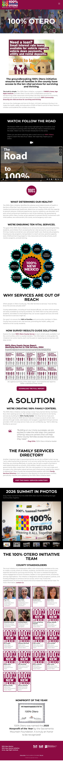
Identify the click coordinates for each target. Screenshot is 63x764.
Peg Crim (31, 441)
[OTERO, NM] (10, 7)
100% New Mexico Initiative (10, 748)
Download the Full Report (31, 389)
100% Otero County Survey (25, 334)
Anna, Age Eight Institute (10, 750)
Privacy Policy (23, 755)
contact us (20, 582)
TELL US (41, 755)
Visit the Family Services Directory (31, 480)
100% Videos (49, 134)
